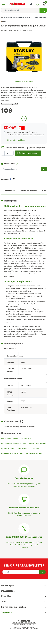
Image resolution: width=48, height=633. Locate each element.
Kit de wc (36, 448)
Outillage (9, 17)
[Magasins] (24, 499)
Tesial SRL (34, 629)
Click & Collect (9, 164)
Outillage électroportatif (23, 17)
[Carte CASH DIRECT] (24, 528)
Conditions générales (24, 624)
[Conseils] (24, 470)
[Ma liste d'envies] (37, 4)
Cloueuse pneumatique (9, 438)
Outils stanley (41, 443)
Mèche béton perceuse (34, 453)
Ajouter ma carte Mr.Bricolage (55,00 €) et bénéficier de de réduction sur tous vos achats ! (25, 134)
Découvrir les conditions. (16, 140)
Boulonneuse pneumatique (11, 443)
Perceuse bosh (26, 438)
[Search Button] (43, 10)
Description (9, 190)
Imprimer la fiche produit (24, 81)
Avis (44, 190)
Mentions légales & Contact (24, 623)
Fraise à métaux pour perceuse (12, 453)
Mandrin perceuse (7, 448)
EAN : (20, 30)
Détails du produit (28, 190)
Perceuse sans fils (23, 448)
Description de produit (9, 104)
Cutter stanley (28, 443)
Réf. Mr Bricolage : (7, 30)
